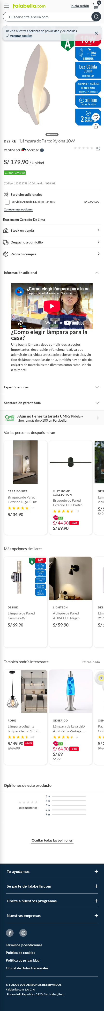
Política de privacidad (22, 960)
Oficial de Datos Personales (27, 968)
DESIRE (10, 141)
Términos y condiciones (24, 945)
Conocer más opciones (18, 209)
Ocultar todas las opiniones (52, 840)
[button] (52, 17)
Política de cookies (20, 952)
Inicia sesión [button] (80, 6)
